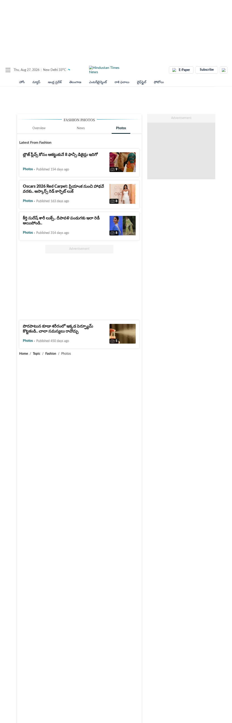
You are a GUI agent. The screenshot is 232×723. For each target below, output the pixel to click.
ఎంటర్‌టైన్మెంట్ (98, 82)
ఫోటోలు (159, 82)
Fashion (50, 353)
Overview (39, 128)
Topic (36, 353)
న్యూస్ (36, 82)
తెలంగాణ (75, 82)
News (81, 128)
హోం (22, 82)
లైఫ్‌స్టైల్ (141, 82)
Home (23, 353)
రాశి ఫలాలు (122, 82)
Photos (121, 128)
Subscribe (207, 69)
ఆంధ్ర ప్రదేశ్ (55, 82)
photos (28, 169)
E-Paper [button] (184, 70)
